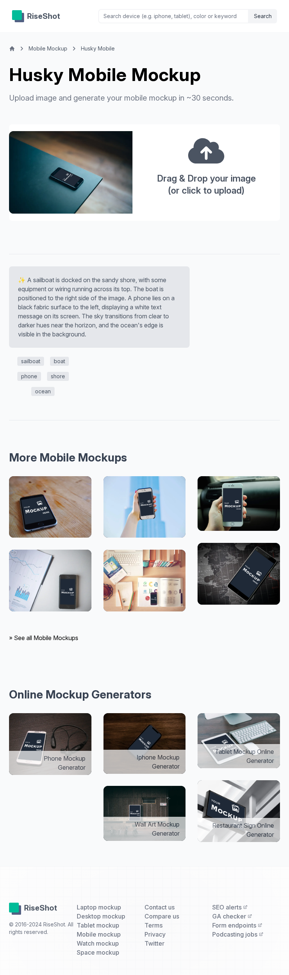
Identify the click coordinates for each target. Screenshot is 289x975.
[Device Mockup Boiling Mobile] (50, 580)
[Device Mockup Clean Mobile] (144, 507)
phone (29, 376)
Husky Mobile (98, 48)
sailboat (30, 361)
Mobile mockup (99, 934)
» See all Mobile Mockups (43, 638)
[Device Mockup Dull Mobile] (239, 503)
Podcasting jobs (235, 934)
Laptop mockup (99, 907)
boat (59, 361)
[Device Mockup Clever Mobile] (144, 580)
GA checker (230, 916)
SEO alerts (227, 907)
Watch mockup (98, 943)
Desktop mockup (101, 916)
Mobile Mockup (48, 48)
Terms (153, 925)
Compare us (161, 916)
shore (58, 376)
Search (263, 16)
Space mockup (98, 952)
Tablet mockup (98, 925)
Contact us (159, 907)
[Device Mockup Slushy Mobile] (239, 574)
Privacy (155, 934)
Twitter (154, 943)
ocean (43, 391)
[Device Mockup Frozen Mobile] (50, 507)
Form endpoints (235, 925)
